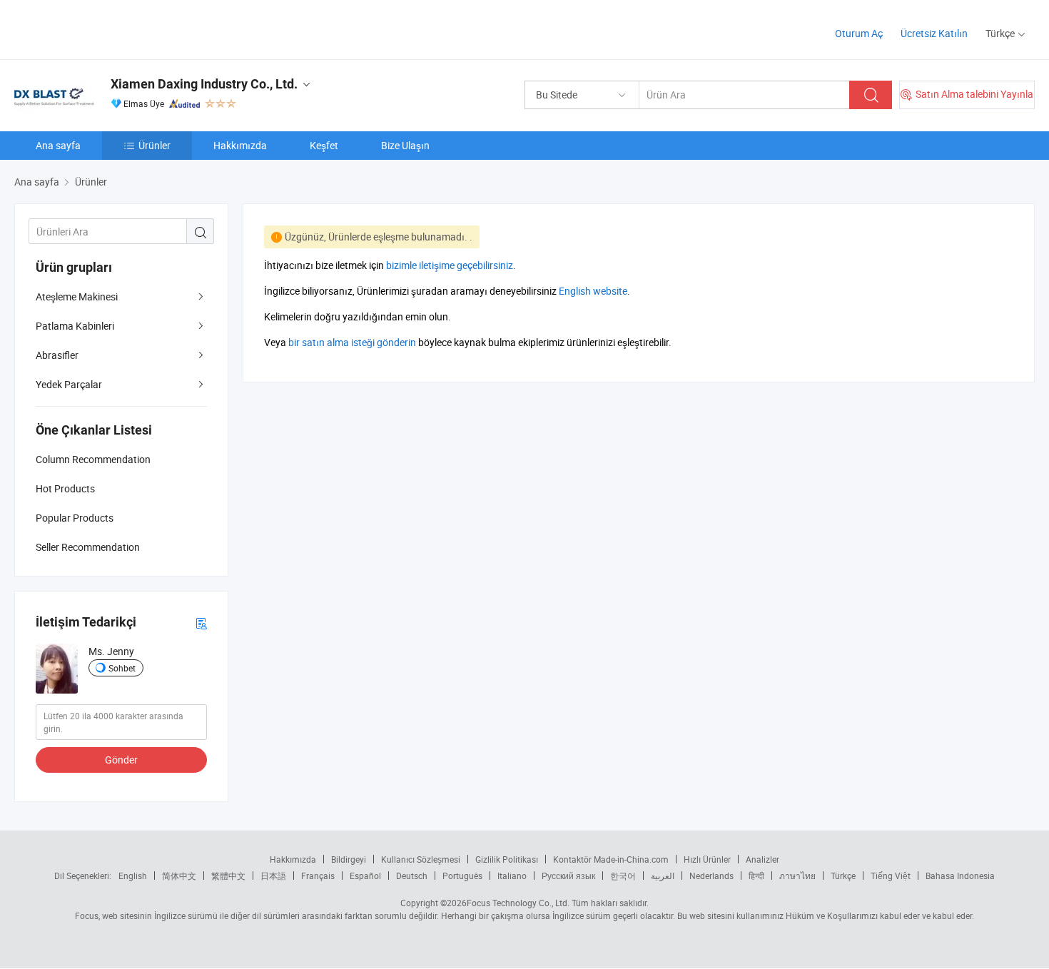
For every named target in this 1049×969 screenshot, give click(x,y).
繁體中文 (228, 875)
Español (365, 875)
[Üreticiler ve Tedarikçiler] (106, 28)
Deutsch (411, 875)
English (132, 875)
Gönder (121, 759)
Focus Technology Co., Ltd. (518, 902)
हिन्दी (756, 875)
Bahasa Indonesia (960, 875)
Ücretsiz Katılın (934, 33)
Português (462, 875)
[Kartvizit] (201, 622)
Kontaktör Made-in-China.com (611, 859)
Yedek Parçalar (69, 384)
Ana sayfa (58, 145)
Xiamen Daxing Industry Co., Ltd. (204, 83)
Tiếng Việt (891, 875)
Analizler (762, 859)
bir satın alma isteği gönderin (352, 342)
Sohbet (122, 668)
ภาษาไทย (797, 875)
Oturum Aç (859, 33)
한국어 (623, 875)
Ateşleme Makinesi (77, 296)
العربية (662, 875)
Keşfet (324, 145)
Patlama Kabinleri (75, 326)
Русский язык (568, 875)
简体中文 (179, 875)
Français (318, 875)
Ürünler (154, 145)
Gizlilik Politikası (506, 859)
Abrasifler (57, 355)
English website (593, 291)
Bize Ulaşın (405, 145)
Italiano (512, 875)
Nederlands (711, 875)
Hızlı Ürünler (707, 859)
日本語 (273, 875)
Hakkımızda (240, 145)
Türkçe (843, 875)
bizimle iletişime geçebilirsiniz (449, 265)
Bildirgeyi (348, 859)
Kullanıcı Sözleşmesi (420, 859)
